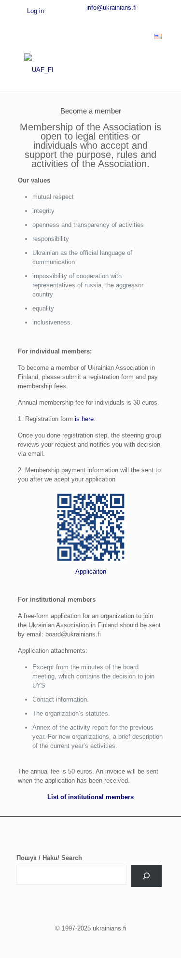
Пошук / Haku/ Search (49, 857)
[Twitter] (83, 19)
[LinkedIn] (115, 19)
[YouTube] (99, 19)
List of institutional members (90, 797)
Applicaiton (90, 571)
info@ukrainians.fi (111, 7)
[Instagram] (131, 19)
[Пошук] (146, 876)
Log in (34, 10)
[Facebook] (67, 19)
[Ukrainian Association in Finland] (90, 69)
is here (84, 419)
